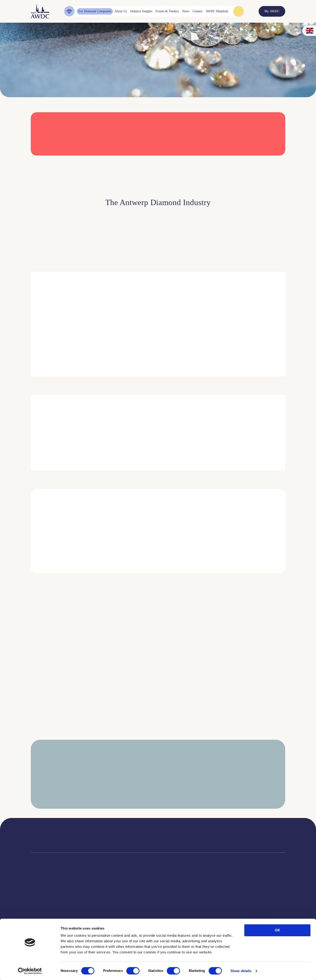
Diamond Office (41, 902)
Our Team (91, 914)
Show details (240, 971)
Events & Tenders (183, 896)
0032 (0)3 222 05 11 (199, 834)
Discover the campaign (38, 442)
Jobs (88, 908)
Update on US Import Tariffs (238, 162)
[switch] (132, 970)
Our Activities (94, 902)
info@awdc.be (195, 838)
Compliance (38, 896)
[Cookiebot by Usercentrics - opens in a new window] (30, 971)
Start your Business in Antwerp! (243, 579)
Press (175, 908)
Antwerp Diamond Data (139, 896)
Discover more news (158, 739)
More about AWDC (208, 348)
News (175, 902)
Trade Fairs (38, 908)
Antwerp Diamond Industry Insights (260, 348)
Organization (93, 896)
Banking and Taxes (43, 914)
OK (277, 930)
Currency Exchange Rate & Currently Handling (44, 69)
